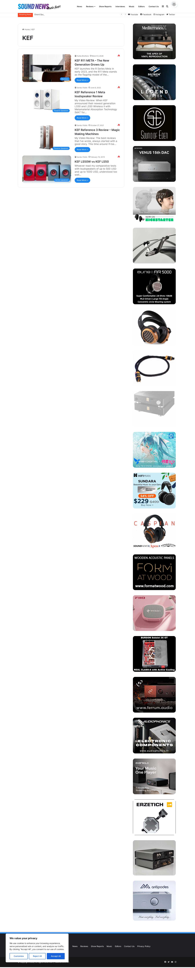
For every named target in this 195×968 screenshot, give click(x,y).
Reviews (90, 6)
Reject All (37, 956)
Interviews (120, 6)
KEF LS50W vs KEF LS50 (92, 161)
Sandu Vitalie (82, 88)
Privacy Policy (143, 946)
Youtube (134, 14)
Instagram (159, 14)
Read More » (82, 80)
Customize (19, 956)
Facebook (146, 14)
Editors (141, 6)
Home (27, 29)
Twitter (171, 14)
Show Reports (105, 6)
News (79, 6)
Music (131, 6)
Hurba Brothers (83, 56)
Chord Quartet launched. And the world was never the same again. (64, 14)
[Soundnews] (39, 6)
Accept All (56, 956)
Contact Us (154, 6)
